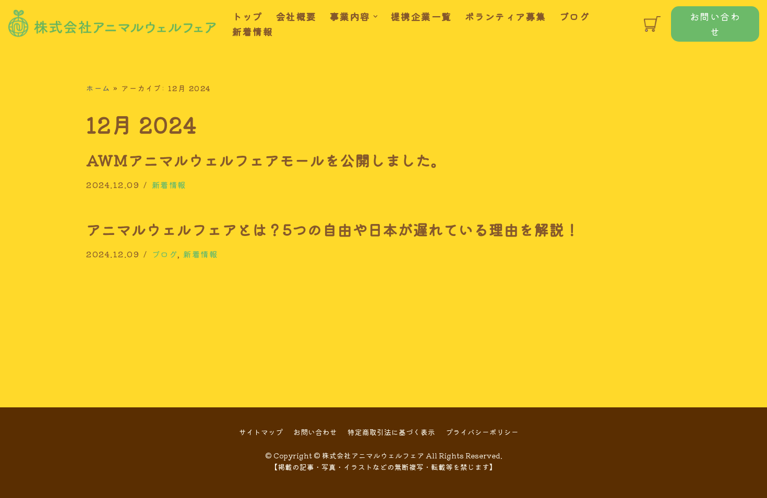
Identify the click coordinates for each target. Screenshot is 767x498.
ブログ (574, 16)
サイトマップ (261, 432)
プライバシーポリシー (482, 432)
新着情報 (252, 31)
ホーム (98, 88)
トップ (247, 16)
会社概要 (296, 16)
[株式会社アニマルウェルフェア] (112, 24)
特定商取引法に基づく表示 (391, 432)
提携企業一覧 (421, 16)
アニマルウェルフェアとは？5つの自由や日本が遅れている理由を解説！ (333, 229)
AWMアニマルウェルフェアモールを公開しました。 (266, 160)
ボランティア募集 (505, 16)
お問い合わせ (715, 23)
